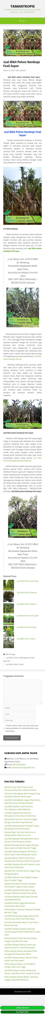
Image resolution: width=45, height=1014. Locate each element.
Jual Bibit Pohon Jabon (26, 639)
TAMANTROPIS (22, 6)
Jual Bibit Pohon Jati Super (28, 616)
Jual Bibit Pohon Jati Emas (27, 581)
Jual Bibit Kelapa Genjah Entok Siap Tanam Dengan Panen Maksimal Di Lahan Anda (22, 932)
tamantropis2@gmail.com (23, 767)
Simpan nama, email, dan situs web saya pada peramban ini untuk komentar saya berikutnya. (22, 728)
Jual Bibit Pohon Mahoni (27, 592)
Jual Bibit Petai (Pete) (14, 664)
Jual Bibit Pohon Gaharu (26, 604)
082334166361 (19, 764)
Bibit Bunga (10, 654)
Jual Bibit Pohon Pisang (26, 627)
